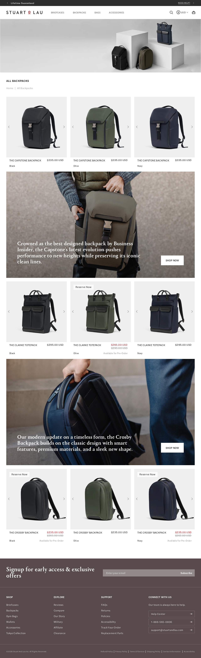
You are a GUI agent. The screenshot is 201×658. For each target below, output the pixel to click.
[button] (58, 12)
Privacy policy (121, 651)
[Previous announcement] (7, 3)
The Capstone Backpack (25, 160)
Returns (105, 610)
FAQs (104, 605)
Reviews (58, 605)
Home (9, 88)
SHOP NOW (172, 260)
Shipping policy (153, 651)
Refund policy (107, 651)
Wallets (10, 622)
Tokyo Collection (16, 633)
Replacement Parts (112, 633)
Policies (105, 616)
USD (183, 12)
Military (58, 622)
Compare (59, 610)
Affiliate (58, 627)
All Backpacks (25, 88)
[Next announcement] (193, 3)
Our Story (59, 616)
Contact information (172, 651)
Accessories (13, 627)
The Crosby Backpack (23, 532)
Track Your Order (111, 627)
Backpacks (12, 610)
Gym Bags (12, 616)
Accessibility (108, 622)
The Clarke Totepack (23, 344)
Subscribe (186, 573)
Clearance (60, 633)
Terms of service (137, 651)
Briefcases (12, 605)
